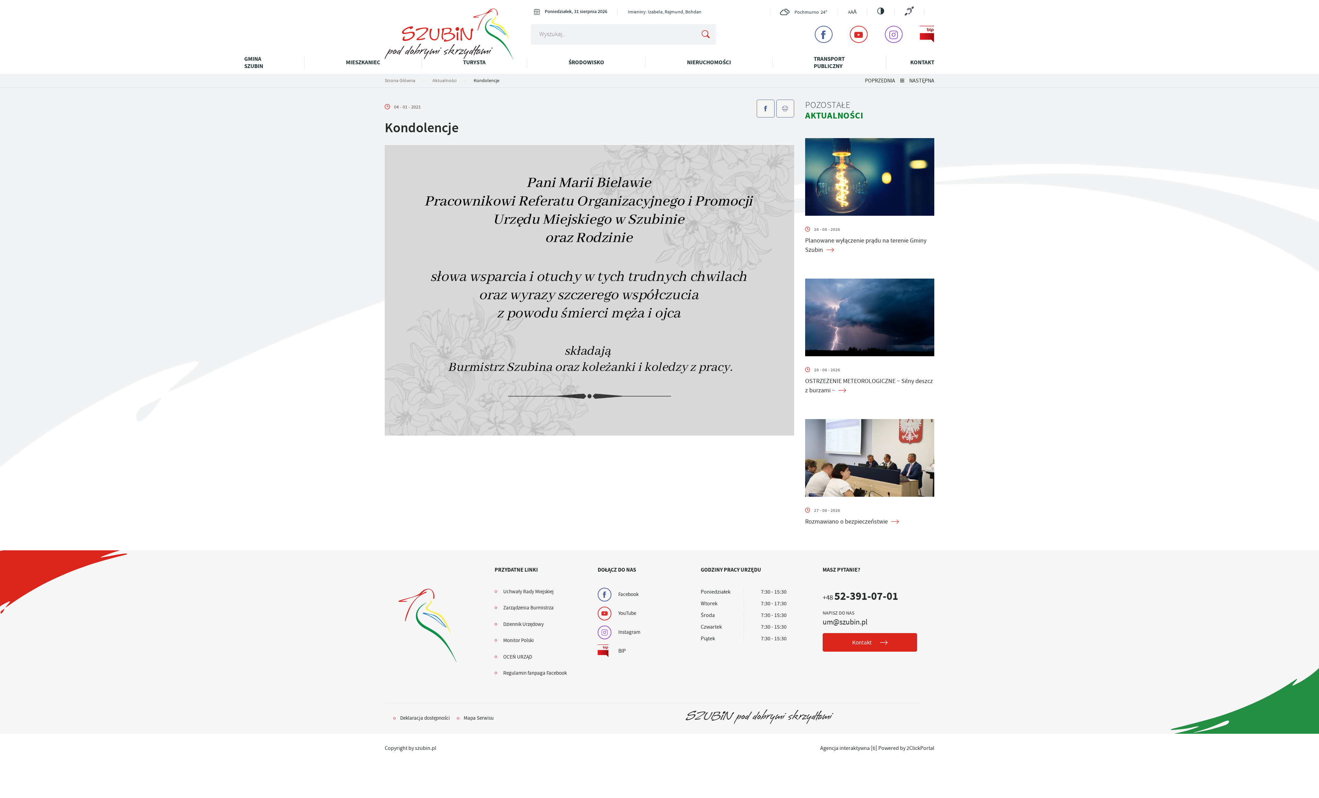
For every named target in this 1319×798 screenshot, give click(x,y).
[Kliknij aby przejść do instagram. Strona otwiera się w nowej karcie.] (894, 34)
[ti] (874, 748)
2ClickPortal (920, 748)
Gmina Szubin (253, 62)
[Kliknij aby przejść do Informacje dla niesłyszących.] (909, 12)
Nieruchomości (709, 62)
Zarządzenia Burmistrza (528, 607)
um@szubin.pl (845, 622)
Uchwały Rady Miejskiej (528, 591)
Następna (921, 80)
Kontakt (922, 62)
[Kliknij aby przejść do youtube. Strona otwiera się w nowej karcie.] (859, 34)
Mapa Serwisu (479, 718)
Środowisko (586, 62)
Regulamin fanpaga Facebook (535, 673)
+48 (860, 597)
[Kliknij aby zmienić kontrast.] (880, 11)
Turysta (474, 62)
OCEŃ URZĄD (517, 656)
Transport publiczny (829, 62)
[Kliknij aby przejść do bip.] (927, 34)
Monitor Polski (518, 640)
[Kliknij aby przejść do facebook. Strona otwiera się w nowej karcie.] (824, 34)
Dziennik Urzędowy (523, 624)
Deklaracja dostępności (425, 718)
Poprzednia (880, 80)
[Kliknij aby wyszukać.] (705, 34)
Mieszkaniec (363, 62)
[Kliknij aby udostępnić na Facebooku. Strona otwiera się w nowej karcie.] (766, 108)
